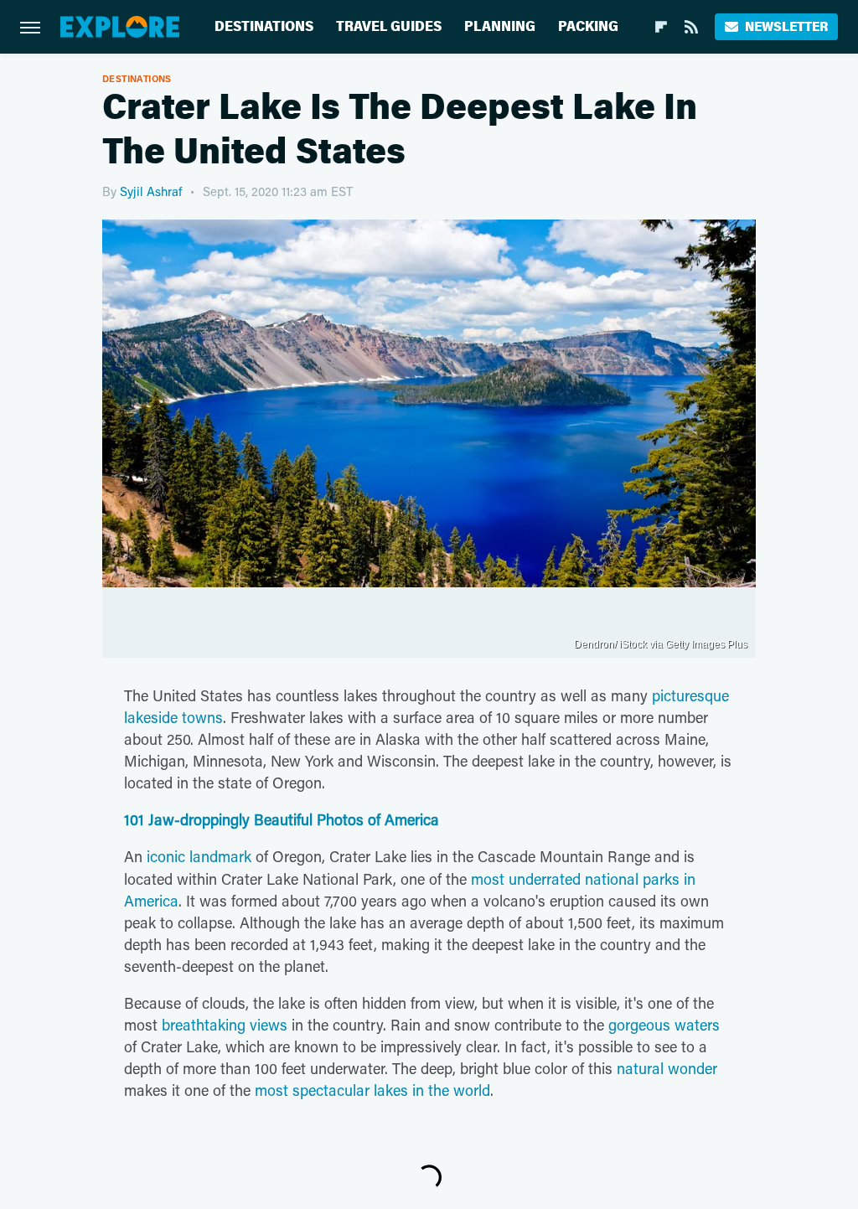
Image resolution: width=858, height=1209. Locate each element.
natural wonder (667, 1068)
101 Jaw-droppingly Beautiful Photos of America (281, 819)
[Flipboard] (661, 27)
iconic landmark (199, 856)
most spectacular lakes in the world (372, 1090)
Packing (588, 26)
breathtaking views (224, 1025)
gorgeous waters (664, 1025)
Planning (499, 26)
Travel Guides (389, 26)
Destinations (263, 26)
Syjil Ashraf (151, 191)
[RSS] (691, 27)
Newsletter (786, 26)
